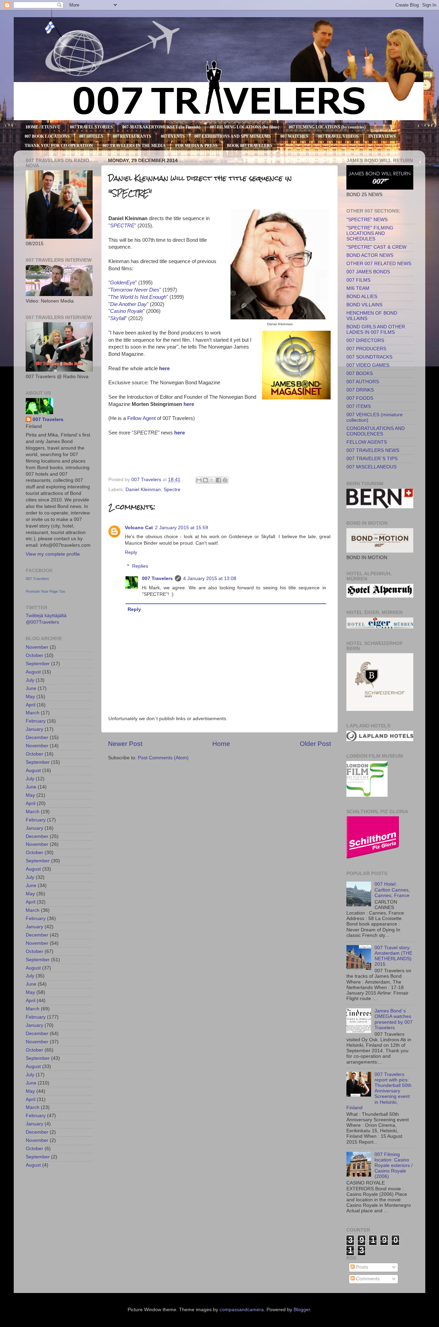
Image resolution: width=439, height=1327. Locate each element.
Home (221, 743)
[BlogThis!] (205, 480)
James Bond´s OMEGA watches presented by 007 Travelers (394, 1019)
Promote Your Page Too (45, 591)
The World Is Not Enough (138, 297)
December (37, 737)
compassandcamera (242, 1309)
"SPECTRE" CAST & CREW (376, 247)
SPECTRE (122, 225)
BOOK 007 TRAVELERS (249, 145)
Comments (367, 1278)
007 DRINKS (360, 390)
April (30, 704)
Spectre (172, 489)
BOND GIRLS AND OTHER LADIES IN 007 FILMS (375, 329)
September (38, 663)
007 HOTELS (91, 136)
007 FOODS (359, 398)
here (164, 368)
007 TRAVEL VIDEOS (338, 136)
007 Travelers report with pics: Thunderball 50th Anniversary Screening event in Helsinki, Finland (379, 1091)
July (30, 680)
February (36, 721)
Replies (140, 566)
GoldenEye (122, 282)
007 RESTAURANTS (132, 136)
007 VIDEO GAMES (367, 365)
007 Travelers (157, 578)
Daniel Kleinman (143, 489)
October (34, 655)
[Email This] (198, 480)
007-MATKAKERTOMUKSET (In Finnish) (161, 127)
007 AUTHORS (362, 381)
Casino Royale (126, 311)
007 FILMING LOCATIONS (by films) (244, 127)
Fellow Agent (141, 418)
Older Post (315, 743)
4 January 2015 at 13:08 (209, 578)
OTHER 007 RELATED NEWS (378, 263)
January (34, 729)
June (31, 688)
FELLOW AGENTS (366, 442)
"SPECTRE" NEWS (367, 219)
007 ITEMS (358, 406)
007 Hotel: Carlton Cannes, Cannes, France (392, 890)
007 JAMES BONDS (368, 271)
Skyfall (117, 318)
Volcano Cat (139, 527)
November (37, 647)
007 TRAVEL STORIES (91, 127)
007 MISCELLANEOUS (371, 466)
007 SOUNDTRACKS (369, 357)
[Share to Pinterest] (225, 480)
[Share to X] (212, 480)
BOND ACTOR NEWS (369, 255)
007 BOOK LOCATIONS (47, 136)
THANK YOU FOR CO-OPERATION (59, 145)
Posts (361, 1267)
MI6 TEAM (357, 288)
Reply (131, 552)
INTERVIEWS (382, 136)
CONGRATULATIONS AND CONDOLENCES (375, 431)
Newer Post (125, 743)
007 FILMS (358, 280)
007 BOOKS (359, 373)
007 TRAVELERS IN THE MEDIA (134, 145)
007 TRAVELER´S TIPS (372, 458)
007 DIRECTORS (365, 340)
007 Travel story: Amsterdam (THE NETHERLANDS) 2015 (393, 956)
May (30, 696)
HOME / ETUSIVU (43, 127)
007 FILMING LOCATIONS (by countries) (327, 127)
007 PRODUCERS (366, 348)
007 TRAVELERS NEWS (372, 450)
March (32, 712)
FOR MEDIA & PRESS (196, 145)
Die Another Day (128, 304)
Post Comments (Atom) (163, 757)
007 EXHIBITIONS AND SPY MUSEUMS (232, 136)
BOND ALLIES (361, 296)
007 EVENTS (173, 136)
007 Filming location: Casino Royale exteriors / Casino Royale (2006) (394, 1165)
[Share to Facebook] (218, 480)
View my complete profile (53, 554)
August (33, 671)
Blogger (302, 1309)
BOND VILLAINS (364, 304)
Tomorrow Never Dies (134, 290)
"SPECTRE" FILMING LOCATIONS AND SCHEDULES (369, 233)
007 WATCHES (294, 136)
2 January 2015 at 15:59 (181, 527)
